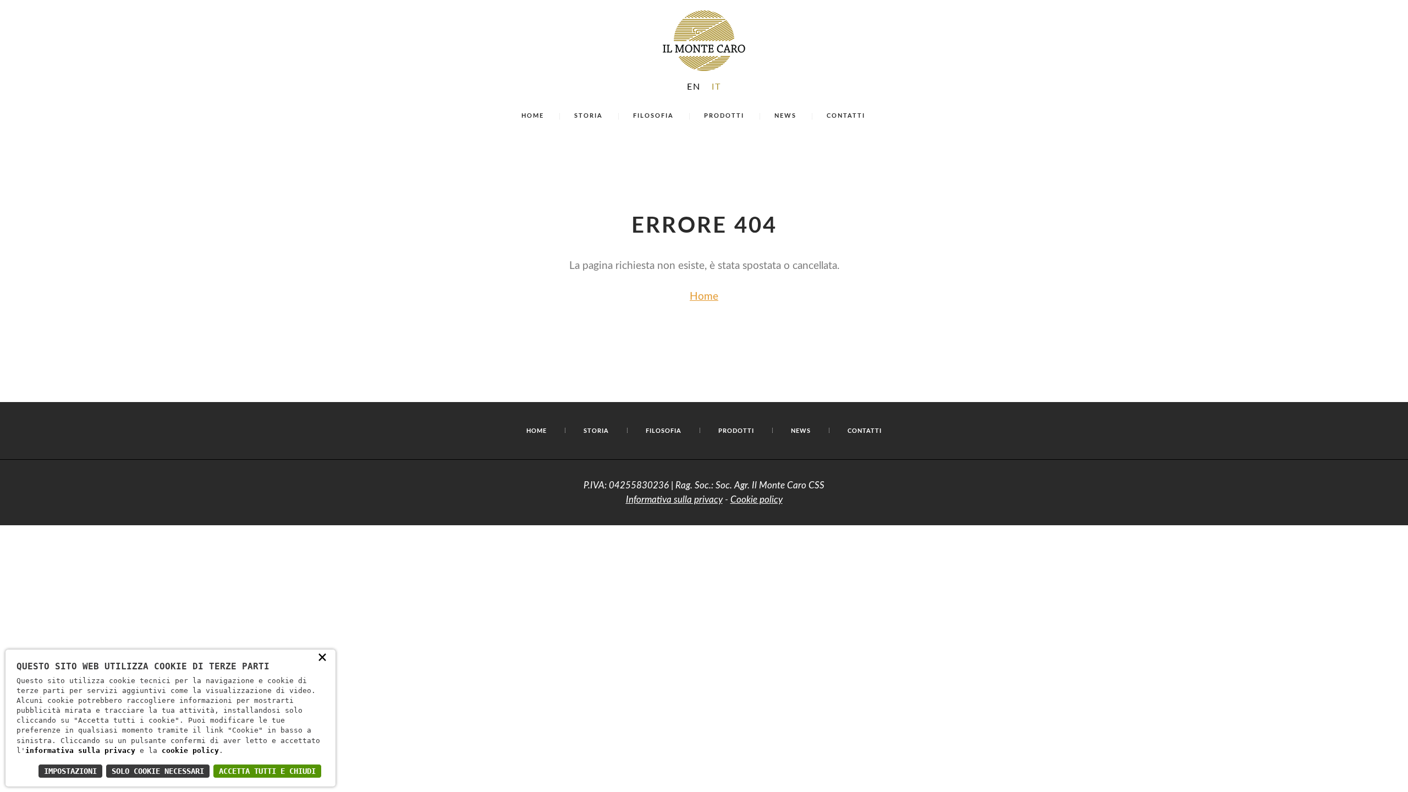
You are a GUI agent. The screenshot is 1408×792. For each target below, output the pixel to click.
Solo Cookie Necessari (158, 771)
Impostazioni (70, 771)
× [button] (322, 657)
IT (716, 86)
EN (694, 86)
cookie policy (190, 750)
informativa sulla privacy (80, 750)
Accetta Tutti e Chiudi (267, 771)
